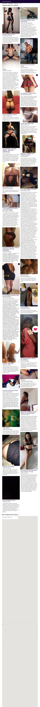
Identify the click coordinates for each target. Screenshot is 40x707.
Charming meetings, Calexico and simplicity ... (28, 359)
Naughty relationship (8, 363)
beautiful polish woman (9, 34)
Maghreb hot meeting (8, 466)
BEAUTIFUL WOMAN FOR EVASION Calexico (27, 154)
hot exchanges (24, 307)
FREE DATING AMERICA (6, 1)
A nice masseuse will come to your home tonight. (10, 209)
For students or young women (28, 93)
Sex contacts (4, 3)
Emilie (4, 69)
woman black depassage (27, 123)
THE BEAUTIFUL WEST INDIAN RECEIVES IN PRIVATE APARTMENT (11, 249)
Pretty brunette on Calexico (10, 114)
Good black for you (8, 187)
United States (10, 3)
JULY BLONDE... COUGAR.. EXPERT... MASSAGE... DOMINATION (10, 150)
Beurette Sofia (24, 275)
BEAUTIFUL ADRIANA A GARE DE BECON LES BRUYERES (28, 412)
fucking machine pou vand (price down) (27, 21)
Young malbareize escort (9, 500)
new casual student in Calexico (29, 189)
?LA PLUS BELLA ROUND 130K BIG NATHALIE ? (11, 296)
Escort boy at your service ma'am (27, 65)
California (16, 3)
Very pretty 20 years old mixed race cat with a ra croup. (29, 471)
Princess (23, 379)
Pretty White (6, 427)
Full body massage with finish (10, 390)
